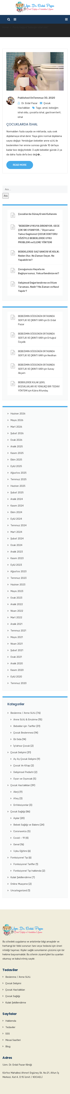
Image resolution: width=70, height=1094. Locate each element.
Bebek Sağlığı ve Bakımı (26, 824)
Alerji (16, 791)
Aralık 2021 (16, 624)
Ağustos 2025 (18, 472)
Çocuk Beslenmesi (23, 732)
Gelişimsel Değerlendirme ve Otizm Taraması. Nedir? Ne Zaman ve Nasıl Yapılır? (38, 286)
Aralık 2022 (16, 604)
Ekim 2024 (16, 512)
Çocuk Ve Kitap (21, 765)
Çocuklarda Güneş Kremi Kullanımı (37, 214)
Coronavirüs (20, 831)
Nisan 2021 (16, 643)
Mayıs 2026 (16, 420)
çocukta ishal (36, 112)
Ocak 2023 (16, 597)
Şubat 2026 (17, 433)
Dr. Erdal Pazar (29, 103)
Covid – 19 (19, 837)
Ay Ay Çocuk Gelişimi (24, 758)
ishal (20, 117)
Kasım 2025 (17, 453)
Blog (7, 1046)
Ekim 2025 (16, 459)
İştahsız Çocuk (21, 745)
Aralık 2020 (16, 663)
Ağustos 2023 (18, 571)
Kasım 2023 (17, 558)
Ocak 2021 (16, 656)
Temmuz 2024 (18, 525)
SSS (7, 1033)
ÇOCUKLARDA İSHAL (22, 124)
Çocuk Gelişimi (18, 752)
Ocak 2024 (16, 545)
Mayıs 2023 (16, 591)
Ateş (16, 798)
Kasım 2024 (17, 505)
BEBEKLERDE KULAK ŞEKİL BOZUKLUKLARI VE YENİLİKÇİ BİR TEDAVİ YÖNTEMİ (39, 386)
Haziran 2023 (17, 584)
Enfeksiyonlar (20, 805)
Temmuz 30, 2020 (44, 97)
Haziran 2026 (17, 413)
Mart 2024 (16, 531)
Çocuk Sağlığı (17, 811)
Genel (16, 844)
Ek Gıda (17, 739)
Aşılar (16, 818)
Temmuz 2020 (18, 683)
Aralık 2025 (16, 446)
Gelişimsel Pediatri (23, 772)
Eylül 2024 (16, 518)
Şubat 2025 (17, 492)
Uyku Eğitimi (20, 851)
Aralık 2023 (16, 551)
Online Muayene (19, 883)
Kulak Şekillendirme (20, 877)
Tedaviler (10, 1027)
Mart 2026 (16, 426)
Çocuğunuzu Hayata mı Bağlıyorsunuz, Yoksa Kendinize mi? (38, 271)
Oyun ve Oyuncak (22, 778)
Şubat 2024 (17, 538)
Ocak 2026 (16, 439)
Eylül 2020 (16, 676)
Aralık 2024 (16, 499)
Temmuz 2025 (18, 479)
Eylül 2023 (16, 564)
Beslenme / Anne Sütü (22, 712)
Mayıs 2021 (16, 637)
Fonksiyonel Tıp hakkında (27, 870)
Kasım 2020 (17, 670)
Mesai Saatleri (13, 1040)
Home (5, 27)
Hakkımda (10, 1020)
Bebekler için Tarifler (24, 726)
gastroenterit (53, 112)
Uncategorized (18, 890)
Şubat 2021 (16, 650)
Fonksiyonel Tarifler (24, 864)
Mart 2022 (16, 617)
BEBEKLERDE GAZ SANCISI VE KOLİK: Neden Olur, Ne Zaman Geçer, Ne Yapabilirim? (38, 255)
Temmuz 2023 (18, 578)
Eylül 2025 (16, 466)
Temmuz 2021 (18, 630)
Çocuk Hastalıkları (20, 785)
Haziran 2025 (17, 485)
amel (45, 107)
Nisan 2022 (16, 610)
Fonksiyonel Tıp (19, 857)
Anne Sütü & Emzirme (25, 719)
